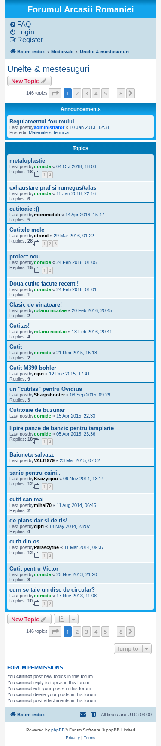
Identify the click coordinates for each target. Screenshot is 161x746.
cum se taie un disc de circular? (52, 589)
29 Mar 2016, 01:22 (74, 235)
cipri (39, 373)
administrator (49, 127)
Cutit (15, 347)
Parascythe (46, 547)
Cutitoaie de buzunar (37, 410)
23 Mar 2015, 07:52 (80, 460)
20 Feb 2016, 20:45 (92, 310)
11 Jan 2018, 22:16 (76, 193)
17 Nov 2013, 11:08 (76, 595)
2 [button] (77, 93)
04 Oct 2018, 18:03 (76, 166)
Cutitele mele (26, 230)
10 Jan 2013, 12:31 (89, 127)
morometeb (47, 214)
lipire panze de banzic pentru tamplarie (61, 428)
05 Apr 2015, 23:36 (75, 433)
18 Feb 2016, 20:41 (92, 331)
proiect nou (24, 256)
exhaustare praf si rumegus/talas (52, 187)
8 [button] (120, 93)
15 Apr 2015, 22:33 (75, 415)
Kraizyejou (46, 478)
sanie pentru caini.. (35, 473)
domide (42, 166)
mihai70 (43, 505)
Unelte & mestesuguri (48, 69)
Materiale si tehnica (49, 132)
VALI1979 (44, 460)
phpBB (58, 730)
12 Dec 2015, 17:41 (69, 373)
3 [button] (86, 93)
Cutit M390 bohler (32, 368)
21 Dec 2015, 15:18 (76, 352)
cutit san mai (26, 499)
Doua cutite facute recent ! (44, 283)
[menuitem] (20, 24)
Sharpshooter (49, 394)
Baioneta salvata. (32, 454)
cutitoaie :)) (24, 209)
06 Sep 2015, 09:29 (90, 394)
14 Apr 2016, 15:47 (84, 214)
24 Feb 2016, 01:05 (76, 262)
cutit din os (24, 541)
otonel (41, 235)
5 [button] (105, 93)
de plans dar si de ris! (38, 520)
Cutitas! (19, 325)
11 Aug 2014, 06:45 (76, 505)
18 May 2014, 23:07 (69, 526)
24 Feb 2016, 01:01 (76, 289)
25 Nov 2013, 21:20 (76, 574)
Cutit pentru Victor (33, 568)
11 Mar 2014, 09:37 (84, 547)
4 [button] (95, 93)
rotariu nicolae (50, 310)
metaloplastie (27, 160)
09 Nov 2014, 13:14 (83, 478)
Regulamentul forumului (41, 121)
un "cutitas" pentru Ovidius (45, 389)
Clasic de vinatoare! (35, 304)
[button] (55, 93)
